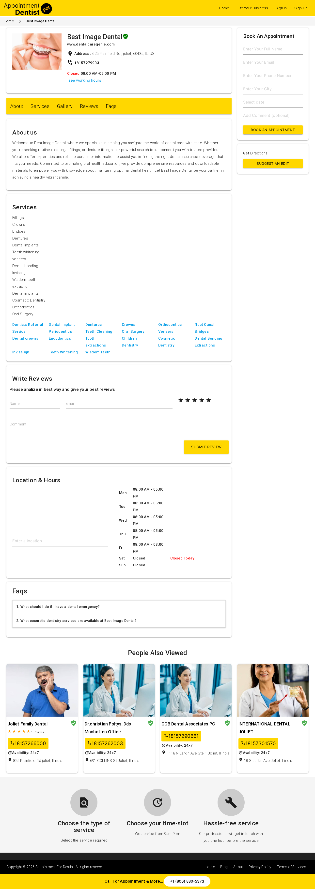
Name (15, 403)
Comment (18, 424)
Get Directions (255, 153)
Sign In (281, 8)
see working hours (85, 80)
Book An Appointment (273, 130)
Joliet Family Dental (27, 723)
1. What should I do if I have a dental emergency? (58, 607)
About (16, 106)
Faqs (111, 106)
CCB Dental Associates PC (188, 723)
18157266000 (28, 743)
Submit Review (206, 447)
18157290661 (181, 736)
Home (224, 8)
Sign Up (301, 8)
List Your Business (252, 8)
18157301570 (258, 743)
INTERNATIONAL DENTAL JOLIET (264, 727)
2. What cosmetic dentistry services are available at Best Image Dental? (76, 621)
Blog (224, 867)
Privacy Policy (260, 867)
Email (70, 403)
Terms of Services (291, 867)
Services (40, 106)
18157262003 (105, 743)
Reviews (89, 106)
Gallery (65, 106)
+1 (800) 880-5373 (187, 881)
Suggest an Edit (273, 163)
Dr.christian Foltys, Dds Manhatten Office (108, 727)
